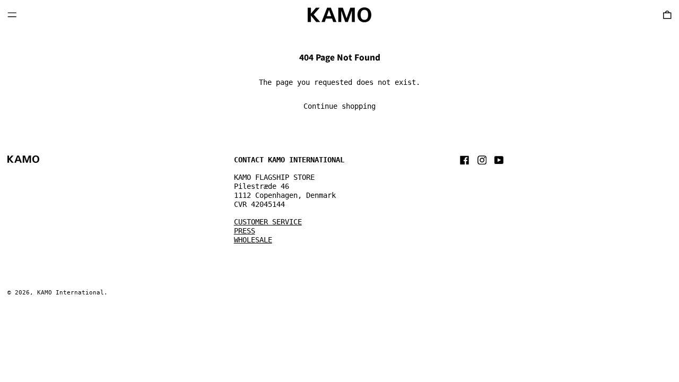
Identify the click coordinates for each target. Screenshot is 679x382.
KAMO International (70, 292)
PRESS (244, 231)
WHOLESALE (253, 240)
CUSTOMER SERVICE (268, 222)
